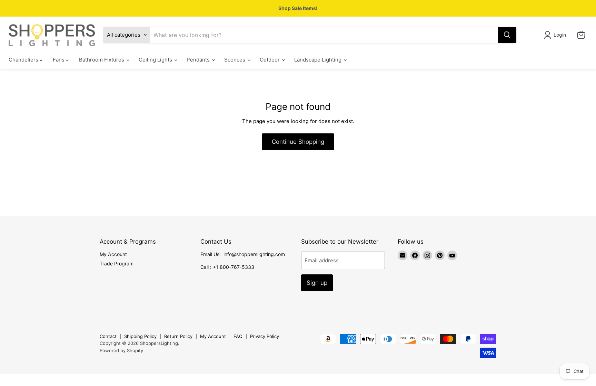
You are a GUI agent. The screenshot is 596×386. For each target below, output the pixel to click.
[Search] (507, 35)
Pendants (199, 59)
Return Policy (178, 336)
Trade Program (116, 263)
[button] (556, 35)
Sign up (317, 282)
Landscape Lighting (318, 59)
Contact (108, 336)
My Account (113, 254)
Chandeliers (24, 59)
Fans (59, 59)
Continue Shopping (298, 141)
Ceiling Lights (156, 59)
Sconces (235, 59)
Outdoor (270, 59)
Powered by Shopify (121, 350)
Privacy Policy (264, 336)
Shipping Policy (140, 336)
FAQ (238, 336)
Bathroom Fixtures (102, 59)
